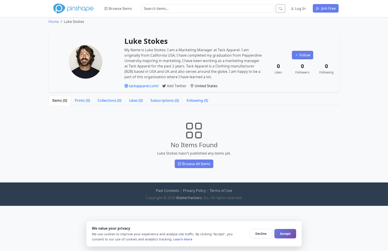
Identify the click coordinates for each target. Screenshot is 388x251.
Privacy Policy (194, 190)
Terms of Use (221, 190)
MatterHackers (189, 197)
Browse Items (120, 8)
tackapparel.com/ (143, 85)
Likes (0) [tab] (136, 100)
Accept (285, 233)
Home (53, 21)
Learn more (182, 239)
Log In (300, 8)
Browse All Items (195, 163)
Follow (304, 55)
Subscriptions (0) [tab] (164, 100)
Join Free (328, 8)
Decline (261, 233)
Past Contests (167, 190)
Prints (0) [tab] (82, 100)
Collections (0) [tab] (109, 100)
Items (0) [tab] (59, 100)
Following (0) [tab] (197, 100)
